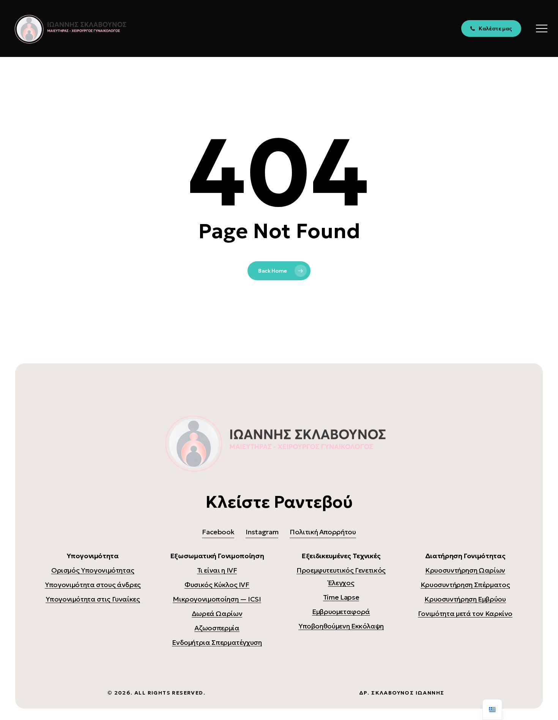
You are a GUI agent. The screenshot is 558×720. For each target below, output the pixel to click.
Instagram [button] (262, 531)
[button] (541, 29)
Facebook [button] (218, 531)
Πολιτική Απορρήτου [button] (323, 531)
